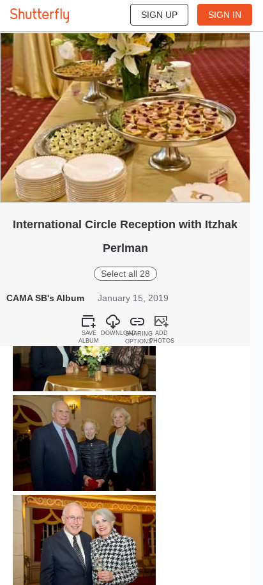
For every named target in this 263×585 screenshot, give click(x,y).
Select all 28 (125, 274)
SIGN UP (159, 15)
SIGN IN (224, 15)
